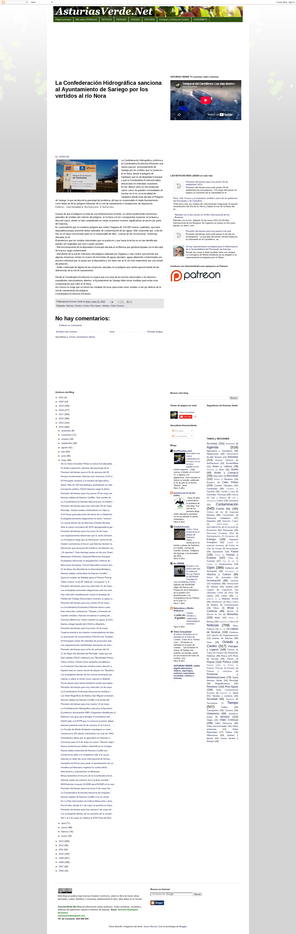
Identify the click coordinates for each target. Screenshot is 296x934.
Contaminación (227, 504)
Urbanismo (213, 713)
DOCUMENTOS (214, 527)
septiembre (67, 443)
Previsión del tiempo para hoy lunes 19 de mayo (84, 628)
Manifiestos (217, 602)
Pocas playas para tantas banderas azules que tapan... (88, 683)
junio (64, 456)
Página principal (63, 19)
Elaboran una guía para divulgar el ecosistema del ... (86, 716)
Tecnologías (212, 703)
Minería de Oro (214, 614)
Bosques (228, 479)
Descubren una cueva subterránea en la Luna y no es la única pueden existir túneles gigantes (187, 461)
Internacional (232, 584)
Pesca (224, 656)
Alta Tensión (216, 457)
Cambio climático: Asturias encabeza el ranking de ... (86, 615)
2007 (61, 866)
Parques (220, 653)
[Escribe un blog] (122, 301)
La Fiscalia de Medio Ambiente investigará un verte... (86, 729)
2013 (61, 841)
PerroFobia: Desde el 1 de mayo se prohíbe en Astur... (87, 805)
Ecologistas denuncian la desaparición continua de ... (87, 560)
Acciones (212, 443)
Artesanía (210, 470)
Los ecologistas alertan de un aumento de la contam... (87, 813)
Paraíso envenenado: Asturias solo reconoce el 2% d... (87, 476)
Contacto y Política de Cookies (174, 19)
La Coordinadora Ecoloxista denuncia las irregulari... (86, 792)
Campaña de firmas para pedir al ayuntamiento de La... (88, 763)
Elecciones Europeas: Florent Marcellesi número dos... (87, 565)
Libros (231, 593)
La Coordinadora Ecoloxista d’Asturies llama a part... (86, 607)
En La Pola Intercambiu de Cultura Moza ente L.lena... (87, 801)
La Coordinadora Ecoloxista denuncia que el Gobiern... (87, 501)
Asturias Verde (76, 302)
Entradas (178, 431)
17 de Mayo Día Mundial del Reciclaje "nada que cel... (87, 653)
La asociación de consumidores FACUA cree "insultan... (88, 636)
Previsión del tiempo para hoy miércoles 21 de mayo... (87, 586)
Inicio (112, 331)
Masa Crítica (232, 602)
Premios (231, 665)
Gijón (211, 567)
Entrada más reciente (66, 331)
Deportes (211, 521)
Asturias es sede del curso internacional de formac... (86, 759)
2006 (61, 870)
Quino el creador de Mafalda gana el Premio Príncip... (87, 577)
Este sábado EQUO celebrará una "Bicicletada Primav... (88, 657)
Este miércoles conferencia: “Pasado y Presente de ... (87, 611)
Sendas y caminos (222, 696)
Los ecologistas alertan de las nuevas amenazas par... (87, 674)
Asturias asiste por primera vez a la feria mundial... (85, 780)
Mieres (216, 608)
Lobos (224, 596)
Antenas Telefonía (224, 460)
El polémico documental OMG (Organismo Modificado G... (89, 712)
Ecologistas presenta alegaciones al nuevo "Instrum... (87, 518)
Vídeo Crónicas (117, 306)
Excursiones (232, 548)
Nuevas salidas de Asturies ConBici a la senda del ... (86, 700)
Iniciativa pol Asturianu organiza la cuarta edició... (85, 767)
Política (226, 661)
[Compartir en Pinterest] (130, 301)
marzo (64, 827)
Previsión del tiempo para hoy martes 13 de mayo (85, 704)
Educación (228, 530)
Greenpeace (229, 571)
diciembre (66, 430)
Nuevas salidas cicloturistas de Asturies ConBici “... (85, 573)
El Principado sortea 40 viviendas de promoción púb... (87, 641)
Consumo (233, 500)
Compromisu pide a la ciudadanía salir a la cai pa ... (86, 754)
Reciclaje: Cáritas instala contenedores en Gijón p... (86, 510)
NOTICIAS (107, 19)
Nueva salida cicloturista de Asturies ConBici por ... (85, 750)
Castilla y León (228, 492)
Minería (230, 611)
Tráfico (224, 707)
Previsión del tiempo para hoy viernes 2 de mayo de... (87, 809)
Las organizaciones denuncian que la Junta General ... (87, 535)
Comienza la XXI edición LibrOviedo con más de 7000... (88, 733)
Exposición (218, 551)
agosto (65, 447)
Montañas (232, 614)
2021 (61, 397)
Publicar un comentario (70, 325)
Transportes (212, 710)
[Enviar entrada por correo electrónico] (111, 302)
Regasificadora (222, 683)
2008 (61, 862)
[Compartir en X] (125, 301)
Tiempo (232, 703)
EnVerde (64, 156)
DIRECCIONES (222, 524)
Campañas (212, 488)
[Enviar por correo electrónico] (119, 301)
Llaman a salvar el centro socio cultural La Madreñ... (86, 679)
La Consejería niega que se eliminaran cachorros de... (87, 539)
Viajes (210, 720)
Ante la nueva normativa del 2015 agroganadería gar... (87, 527)
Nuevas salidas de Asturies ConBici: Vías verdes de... (87, 497)
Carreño (211, 491)
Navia (232, 622)
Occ (221, 629)
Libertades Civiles (215, 593)
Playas (211, 661)
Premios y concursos (219, 671)
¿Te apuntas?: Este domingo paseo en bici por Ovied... (87, 552)
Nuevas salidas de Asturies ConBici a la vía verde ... (86, 797)
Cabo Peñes (230, 482)
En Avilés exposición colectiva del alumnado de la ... (86, 468)
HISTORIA (149, 19)
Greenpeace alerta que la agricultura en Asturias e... (86, 738)
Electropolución (213, 536)
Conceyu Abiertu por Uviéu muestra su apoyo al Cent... (87, 619)
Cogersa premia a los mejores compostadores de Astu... (88, 632)
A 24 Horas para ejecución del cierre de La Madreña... (87, 514)
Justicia (229, 586)
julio (63, 451)
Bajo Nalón (218, 476)
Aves (221, 469)
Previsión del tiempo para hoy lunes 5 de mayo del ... (87, 788)
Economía (212, 530)
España (230, 542)
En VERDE (179, 563)
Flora (230, 558)
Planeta (230, 659)
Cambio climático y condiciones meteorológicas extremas (193, 618)
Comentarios (180, 436)
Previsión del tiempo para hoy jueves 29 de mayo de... (87, 493)
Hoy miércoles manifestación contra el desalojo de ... (86, 594)
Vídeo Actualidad (182, 631)
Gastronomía (225, 564)
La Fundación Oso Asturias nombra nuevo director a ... (87, 666)
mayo (64, 460)
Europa (218, 549)
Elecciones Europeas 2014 (220, 533)
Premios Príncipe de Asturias (221, 668)
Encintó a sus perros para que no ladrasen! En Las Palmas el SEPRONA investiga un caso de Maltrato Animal (187, 574)
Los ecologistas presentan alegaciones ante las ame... (87, 590)
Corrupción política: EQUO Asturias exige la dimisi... (86, 489)
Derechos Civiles (230, 521)
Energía (211, 539)
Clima (220, 500)
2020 (61, 401)
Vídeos (228, 732)
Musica (231, 618)
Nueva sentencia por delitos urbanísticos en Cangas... (87, 746)
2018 (61, 410)
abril (63, 823)
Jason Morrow (150, 926)
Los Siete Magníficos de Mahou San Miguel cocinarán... (88, 695)
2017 (61, 414)
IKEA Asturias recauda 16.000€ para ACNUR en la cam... (88, 784)
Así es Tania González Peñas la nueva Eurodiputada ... (87, 463)
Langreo (210, 590)
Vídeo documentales (217, 726)
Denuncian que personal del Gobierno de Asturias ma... (88, 548)
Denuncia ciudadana (218, 518)
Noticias (70, 306)
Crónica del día (215, 512)
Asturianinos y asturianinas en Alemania (80, 771)
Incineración (214, 580)
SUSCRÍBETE (200, 19)
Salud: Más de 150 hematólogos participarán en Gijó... (87, 485)
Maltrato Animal (230, 598)
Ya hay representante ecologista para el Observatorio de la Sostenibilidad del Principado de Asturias (212, 247)
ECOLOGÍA (230, 527)
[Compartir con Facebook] (128, 301)
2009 (61, 858)
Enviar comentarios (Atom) (82, 337)
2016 (61, 418)
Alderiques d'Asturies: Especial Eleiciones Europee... (86, 556)
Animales (233, 456)
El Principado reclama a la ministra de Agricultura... (85, 480)
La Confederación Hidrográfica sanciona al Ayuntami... (87, 708)
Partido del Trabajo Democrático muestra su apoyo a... (87, 598)
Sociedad (212, 699)
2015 (61, 423)
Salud (235, 693)
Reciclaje (233, 680)
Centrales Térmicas (216, 494)
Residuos (212, 686)
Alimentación (232, 454)
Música (210, 621)
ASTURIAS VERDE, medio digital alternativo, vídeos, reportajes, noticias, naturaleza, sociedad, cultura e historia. (187, 671)
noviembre (66, 435)
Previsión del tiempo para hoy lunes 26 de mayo (84, 531)
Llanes (210, 596)
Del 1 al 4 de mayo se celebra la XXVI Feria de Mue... (87, 818)
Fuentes (210, 564)
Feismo (217, 555)
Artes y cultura (222, 466)
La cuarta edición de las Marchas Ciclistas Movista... (86, 523)
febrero (65, 831)
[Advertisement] (148, 48)
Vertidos (105, 306)
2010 (61, 854)
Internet (214, 586)
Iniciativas (216, 583)
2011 (61, 849)
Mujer (217, 617)
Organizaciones (230, 635)
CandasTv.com (181, 526)
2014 (61, 427)
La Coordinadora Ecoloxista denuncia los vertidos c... (87, 691)
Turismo (229, 710)
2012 (61, 845)
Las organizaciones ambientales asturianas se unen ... (87, 645)
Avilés (234, 469)
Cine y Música (218, 498)
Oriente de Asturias (222, 638)
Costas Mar (223, 508)
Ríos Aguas (95, 306)
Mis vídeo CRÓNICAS (86, 19)
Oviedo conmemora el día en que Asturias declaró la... (87, 544)
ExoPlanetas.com (183, 451)
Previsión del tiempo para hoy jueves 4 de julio (208, 231)
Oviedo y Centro (82, 306)
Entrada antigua (155, 331)
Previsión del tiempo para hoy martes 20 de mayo (85, 603)
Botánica (211, 482)
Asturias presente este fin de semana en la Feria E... (86, 725)
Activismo (230, 444)
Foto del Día (228, 561)
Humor (210, 577)
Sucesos (230, 699)
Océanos (233, 632)
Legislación (227, 590)
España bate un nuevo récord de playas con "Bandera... (88, 670)
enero (64, 836)
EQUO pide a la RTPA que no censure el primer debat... (88, 721)
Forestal (211, 561)
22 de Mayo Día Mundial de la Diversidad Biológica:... (87, 569)
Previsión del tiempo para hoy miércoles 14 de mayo (86, 687)
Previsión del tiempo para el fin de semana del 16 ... (86, 649)
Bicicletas (232, 475)
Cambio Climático (223, 485)
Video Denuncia (223, 723)
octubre (65, 439)
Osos (209, 642)
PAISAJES (121, 19)
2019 (61, 406)
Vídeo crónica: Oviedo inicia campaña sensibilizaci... (86, 662)
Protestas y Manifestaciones (222, 676)
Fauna (234, 551)
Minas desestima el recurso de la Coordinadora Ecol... (87, 775)
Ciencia (235, 495)
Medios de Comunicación (224, 605)
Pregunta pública (214, 665)
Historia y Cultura (219, 574)
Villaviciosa (212, 735)
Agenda (212, 447)
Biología (217, 479)
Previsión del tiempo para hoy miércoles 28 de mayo (86, 506)
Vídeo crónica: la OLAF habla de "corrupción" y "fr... (86, 582)
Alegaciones (213, 454)
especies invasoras (215, 545)
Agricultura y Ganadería (219, 451)
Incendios (226, 577)
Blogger (183, 926)
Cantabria (230, 489)
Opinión (215, 635)
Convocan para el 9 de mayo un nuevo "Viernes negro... (88, 742)
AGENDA (135, 19)
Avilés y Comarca (226, 472)
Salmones (224, 693)
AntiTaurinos (213, 463)
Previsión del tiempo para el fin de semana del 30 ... (86, 472)
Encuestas (230, 536)
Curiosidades (228, 515)
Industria (234, 581)
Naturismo (223, 622)
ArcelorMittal (232, 463)
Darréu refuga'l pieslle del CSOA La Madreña (83, 624)
